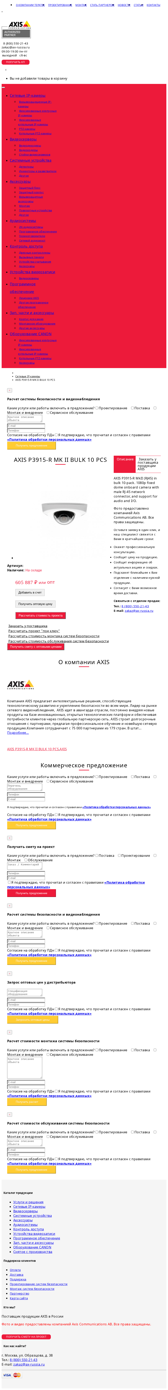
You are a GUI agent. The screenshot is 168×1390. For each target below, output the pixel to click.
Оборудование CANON (32, 1247)
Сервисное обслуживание (71, 412)
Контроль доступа (28, 1229)
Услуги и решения (28, 1202)
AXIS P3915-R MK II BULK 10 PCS (33, 749)
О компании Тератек (30, 5)
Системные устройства (32, 1215)
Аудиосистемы (25, 1224)
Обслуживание (40, 860)
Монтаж (81, 5)
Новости (124, 5)
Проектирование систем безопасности (39, 1284)
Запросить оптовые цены (33, 1019)
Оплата (15, 1270)
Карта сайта (19, 1298)
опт (51, 582)
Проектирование (60, 5)
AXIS (63, 749)
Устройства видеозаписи (34, 1233)
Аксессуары (23, 1220)
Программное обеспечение (36, 1238)
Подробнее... (18, 732)
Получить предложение (31, 445)
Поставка (142, 408)
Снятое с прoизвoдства (32, 1251)
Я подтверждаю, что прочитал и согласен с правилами (78, 437)
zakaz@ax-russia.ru (16, 47)
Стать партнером (102, 5)
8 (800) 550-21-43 (15, 43)
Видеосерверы (25, 1211)
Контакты (153, 5)
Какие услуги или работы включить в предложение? (51, 408)
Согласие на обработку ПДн (30, 435)
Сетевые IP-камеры (29, 1206)
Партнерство (19, 1293)
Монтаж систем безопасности (32, 1289)
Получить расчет (27, 1101)
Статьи (138, 5)
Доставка (16, 1275)
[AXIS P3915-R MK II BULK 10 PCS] (64, 558)
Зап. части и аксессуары (33, 1242)
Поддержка (18, 1279)
